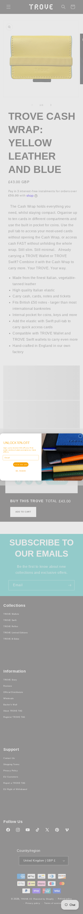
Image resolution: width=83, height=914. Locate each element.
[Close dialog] (80, 436)
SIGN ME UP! (20, 464)
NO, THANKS (21, 471)
